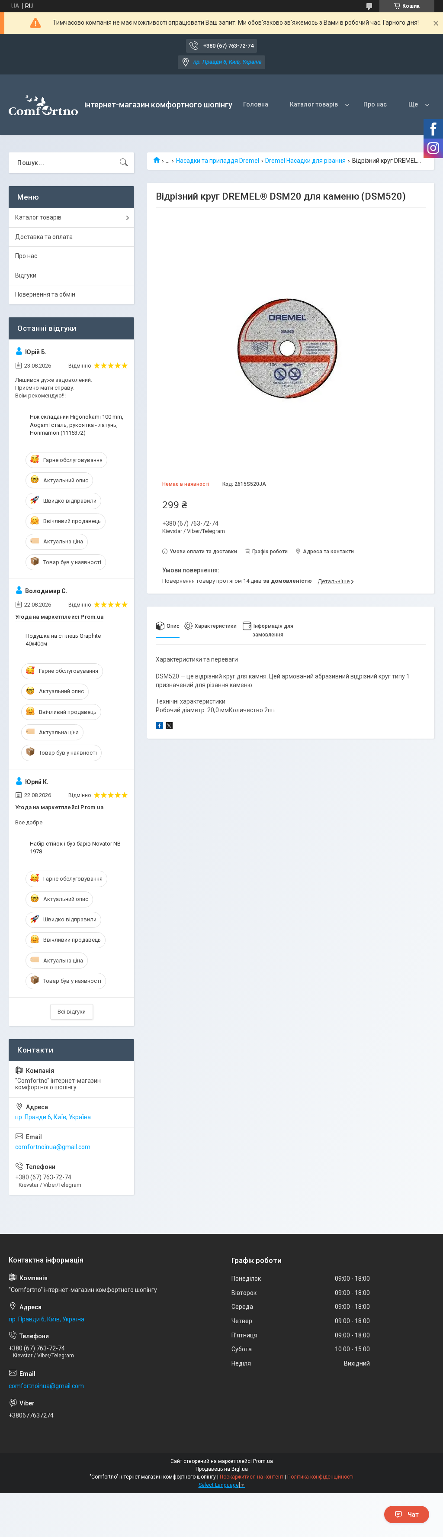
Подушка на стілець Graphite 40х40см (63, 640)
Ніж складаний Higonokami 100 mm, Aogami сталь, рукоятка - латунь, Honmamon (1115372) (76, 424)
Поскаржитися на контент (251, 1477)
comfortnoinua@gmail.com (52, 1146)
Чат (413, 1514)
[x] (169, 726)
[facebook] (159, 726)
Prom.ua (263, 1461)
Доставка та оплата (44, 236)
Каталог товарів (314, 104)
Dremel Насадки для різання (305, 160)
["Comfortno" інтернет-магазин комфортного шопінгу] (43, 105)
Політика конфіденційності (320, 1477)
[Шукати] (123, 162)
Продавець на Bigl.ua (222, 1469)
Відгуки (25, 275)
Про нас (375, 104)
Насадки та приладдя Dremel (217, 160)
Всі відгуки (72, 1011)
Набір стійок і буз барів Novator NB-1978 (76, 847)
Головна (255, 104)
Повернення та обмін (45, 294)
